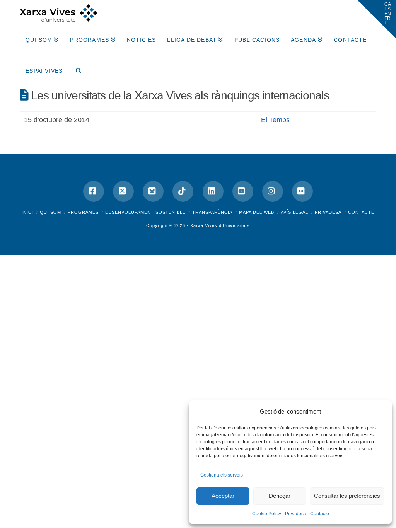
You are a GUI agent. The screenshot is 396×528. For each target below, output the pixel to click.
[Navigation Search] (75, 68)
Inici (27, 212)
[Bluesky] (153, 191)
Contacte (319, 513)
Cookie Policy (266, 513)
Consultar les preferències (347, 495)
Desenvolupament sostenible (145, 212)
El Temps (275, 120)
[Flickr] (302, 191)
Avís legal (294, 212)
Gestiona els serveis (221, 475)
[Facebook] (93, 191)
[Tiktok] (182, 191)
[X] (123, 191)
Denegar (279, 495)
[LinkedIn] (213, 191)
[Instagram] (272, 191)
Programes (83, 212)
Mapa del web (256, 212)
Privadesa (295, 513)
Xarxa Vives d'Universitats (220, 225)
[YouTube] (242, 191)
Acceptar (223, 495)
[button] (376, 19)
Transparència (212, 212)
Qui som (50, 212)
